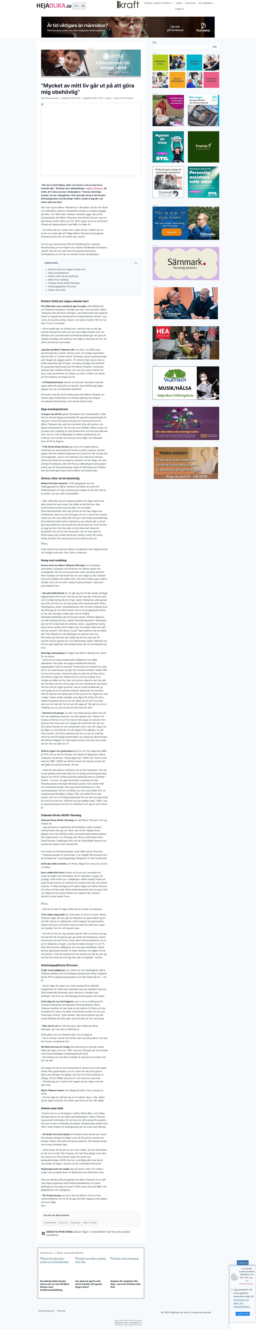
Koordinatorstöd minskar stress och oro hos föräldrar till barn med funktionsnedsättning (54, 1285)
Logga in (179, 8)
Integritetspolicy (46, 1310)
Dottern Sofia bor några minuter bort (67, 269)
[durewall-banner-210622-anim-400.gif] (168, 182)
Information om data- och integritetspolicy (241, 1303)
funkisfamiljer (50, 1223)
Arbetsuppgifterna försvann (62, 286)
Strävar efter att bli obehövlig (63, 276)
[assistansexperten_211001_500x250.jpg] (186, 439)
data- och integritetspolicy (246, 1280)
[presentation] (55, 1267)
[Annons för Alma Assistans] (91, 63)
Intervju (108, 98)
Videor (179, 3)
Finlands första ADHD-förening (63, 283)
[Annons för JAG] (168, 125)
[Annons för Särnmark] (186, 279)
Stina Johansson (52, 98)
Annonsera (190, 3)
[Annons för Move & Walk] (186, 87)
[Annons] (128, 36)
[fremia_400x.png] (203, 147)
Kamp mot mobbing (58, 279)
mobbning (75, 1223)
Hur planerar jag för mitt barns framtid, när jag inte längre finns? (88, 1284)
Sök (154, 42)
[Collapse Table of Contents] (135, 263)
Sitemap (61, 1310)
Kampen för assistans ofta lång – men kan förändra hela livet (126, 1284)
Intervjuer (63, 1223)
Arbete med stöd (56, 290)
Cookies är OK (243, 1314)
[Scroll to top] (6, 1318)
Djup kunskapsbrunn (58, 273)
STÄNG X (243, 1263)
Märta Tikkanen (95, 188)
